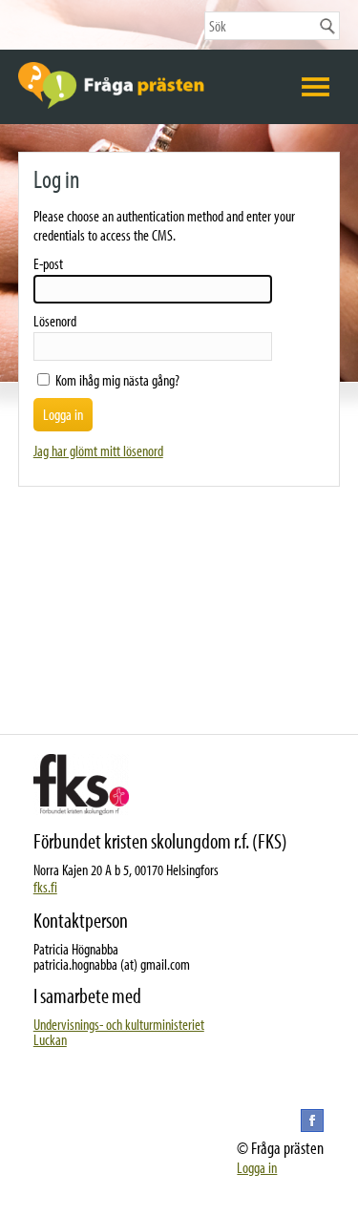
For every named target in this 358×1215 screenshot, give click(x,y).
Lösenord (54, 320)
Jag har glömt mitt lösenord (98, 450)
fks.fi (45, 886)
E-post (48, 263)
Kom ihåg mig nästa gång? (117, 379)
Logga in (257, 1167)
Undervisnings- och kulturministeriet (118, 1024)
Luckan (50, 1039)
